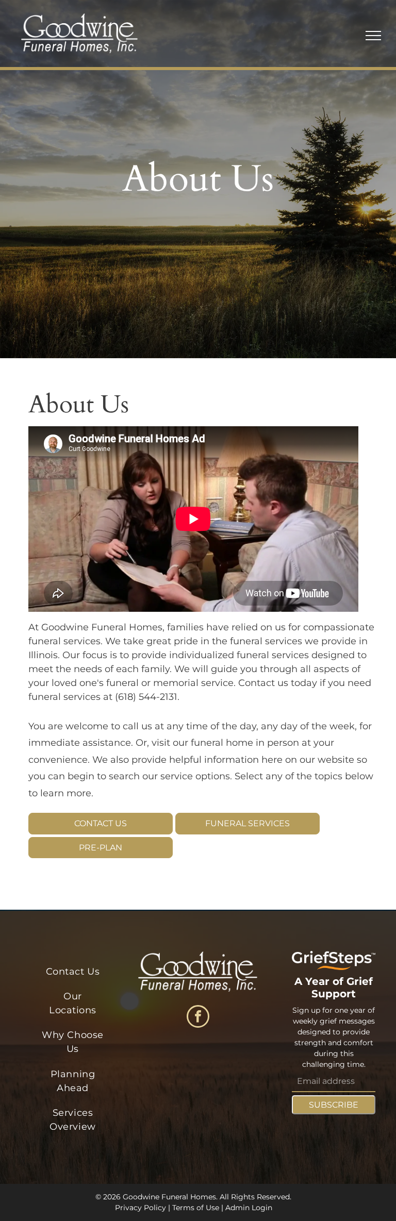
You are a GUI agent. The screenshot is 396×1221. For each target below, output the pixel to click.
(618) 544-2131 (146, 697)
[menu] (373, 35)
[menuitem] (73, 971)
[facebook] (198, 1017)
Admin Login (248, 1207)
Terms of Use (195, 1207)
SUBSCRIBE (333, 1105)
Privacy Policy (140, 1207)
